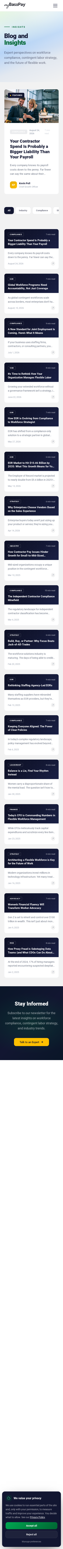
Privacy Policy (37, 1517)
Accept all (31, 1525)
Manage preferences (31, 1541)
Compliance (42, 210)
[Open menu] (55, 6)
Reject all (31, 1534)
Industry (23, 210)
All (9, 210)
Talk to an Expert (29, 1042)
